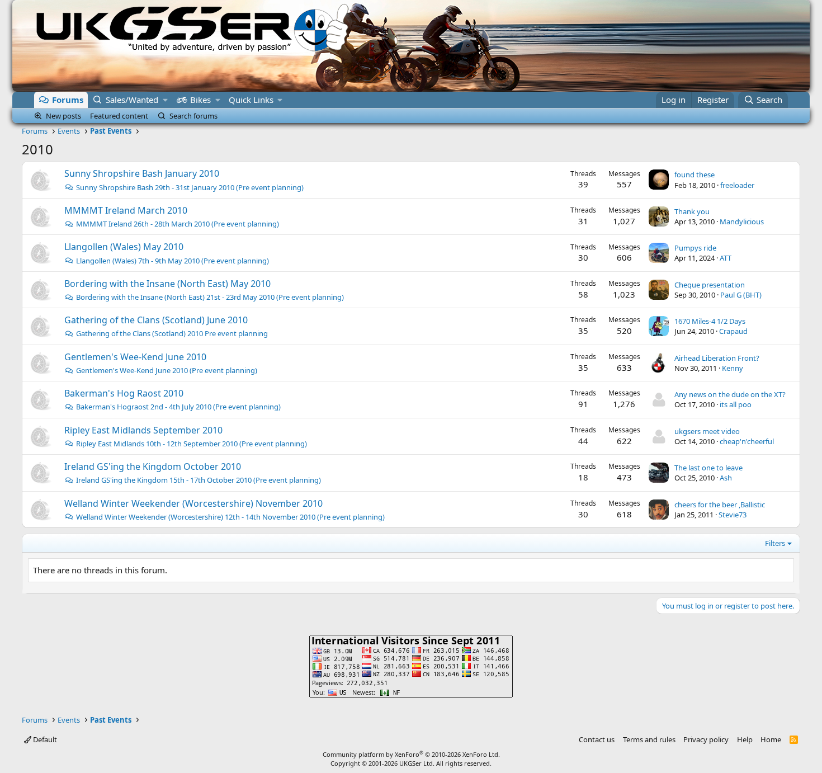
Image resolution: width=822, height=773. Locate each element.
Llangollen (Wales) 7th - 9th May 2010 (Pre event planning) (172, 261)
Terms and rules (649, 739)
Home (770, 739)
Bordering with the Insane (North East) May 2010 (167, 283)
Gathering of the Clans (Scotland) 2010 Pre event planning (172, 333)
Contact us (597, 739)
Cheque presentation (709, 285)
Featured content (119, 116)
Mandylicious (742, 221)
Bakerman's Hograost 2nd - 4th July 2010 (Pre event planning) (178, 407)
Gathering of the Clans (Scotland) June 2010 (156, 320)
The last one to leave (708, 468)
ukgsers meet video (707, 431)
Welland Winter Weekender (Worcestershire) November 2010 (193, 503)
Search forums (193, 116)
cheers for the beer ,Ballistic (719, 504)
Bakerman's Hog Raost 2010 (123, 393)
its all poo (736, 404)
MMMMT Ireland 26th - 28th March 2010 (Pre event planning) (177, 224)
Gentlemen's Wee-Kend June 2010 (135, 357)
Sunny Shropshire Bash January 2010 (141, 173)
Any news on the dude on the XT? (730, 394)
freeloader (737, 185)
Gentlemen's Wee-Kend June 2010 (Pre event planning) (166, 370)
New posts (63, 116)
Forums (67, 99)
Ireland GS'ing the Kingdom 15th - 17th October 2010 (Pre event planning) (198, 480)
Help (745, 739)
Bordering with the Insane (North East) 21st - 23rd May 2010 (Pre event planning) (210, 297)
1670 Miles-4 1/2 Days (709, 321)
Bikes (200, 99)
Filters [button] (775, 543)
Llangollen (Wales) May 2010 (123, 247)
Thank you (692, 211)
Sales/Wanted (132, 99)
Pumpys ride (695, 248)
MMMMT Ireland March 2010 (125, 210)
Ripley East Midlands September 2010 (143, 430)
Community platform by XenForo (411, 754)
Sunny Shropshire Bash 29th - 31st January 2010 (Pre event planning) (190, 187)
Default (44, 739)
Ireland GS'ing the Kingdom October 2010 (152, 466)
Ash (726, 478)
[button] (165, 100)
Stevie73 (733, 515)
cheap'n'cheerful (747, 441)
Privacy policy (706, 739)
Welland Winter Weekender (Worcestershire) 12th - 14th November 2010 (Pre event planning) (230, 517)
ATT (725, 258)
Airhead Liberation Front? (716, 358)
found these (694, 174)
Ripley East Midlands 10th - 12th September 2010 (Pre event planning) (191, 444)
